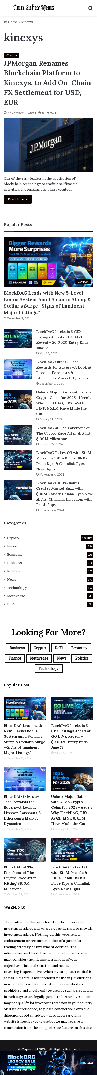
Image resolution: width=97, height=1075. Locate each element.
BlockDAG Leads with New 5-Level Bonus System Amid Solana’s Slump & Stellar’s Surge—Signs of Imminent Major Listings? (47, 303)
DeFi (11, 604)
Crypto (11, 55)
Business (14, 563)
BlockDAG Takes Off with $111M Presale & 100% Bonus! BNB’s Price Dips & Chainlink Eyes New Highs (70, 878)
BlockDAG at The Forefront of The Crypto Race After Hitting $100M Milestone (63, 433)
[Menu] (6, 10)
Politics (13, 571)
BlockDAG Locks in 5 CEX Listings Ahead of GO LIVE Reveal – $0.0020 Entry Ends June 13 (71, 736)
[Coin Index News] (33, 8)
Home (12, 22)
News (11, 579)
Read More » (18, 199)
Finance (13, 546)
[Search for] (90, 10)
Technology (17, 588)
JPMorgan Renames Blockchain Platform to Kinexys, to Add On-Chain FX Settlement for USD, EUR (47, 83)
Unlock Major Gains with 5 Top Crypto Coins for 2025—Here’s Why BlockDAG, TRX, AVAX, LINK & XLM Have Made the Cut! (63, 403)
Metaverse (16, 596)
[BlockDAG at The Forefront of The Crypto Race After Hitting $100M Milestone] (18, 435)
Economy (15, 554)
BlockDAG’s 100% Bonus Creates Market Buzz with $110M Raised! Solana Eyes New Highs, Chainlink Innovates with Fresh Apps (64, 494)
